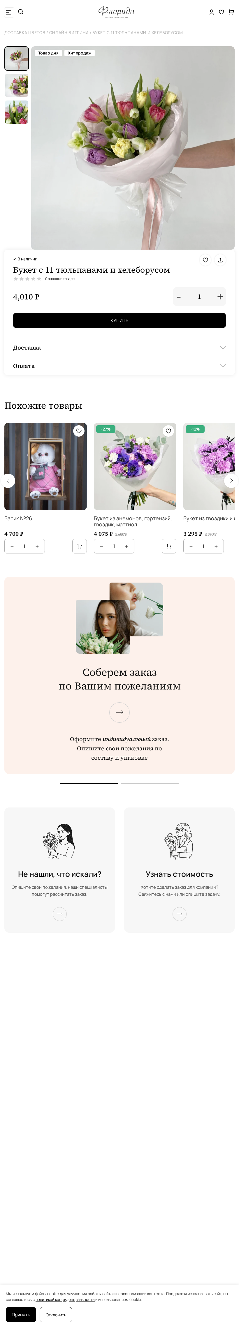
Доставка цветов (24, 33)
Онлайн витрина (69, 33)
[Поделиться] (220, 260)
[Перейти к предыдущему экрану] (89, 783)
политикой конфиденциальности (65, 1299)
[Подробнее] (60, 914)
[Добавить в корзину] (79, 546)
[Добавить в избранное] (205, 260)
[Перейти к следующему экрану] (119, 712)
